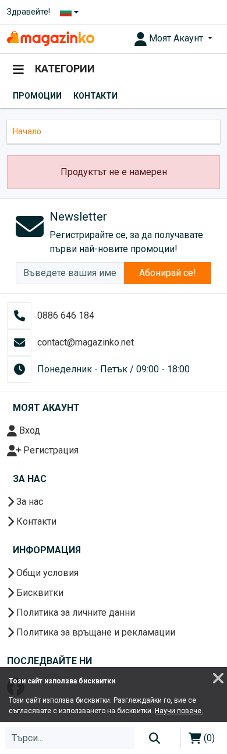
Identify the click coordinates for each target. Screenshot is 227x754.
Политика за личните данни (74, 612)
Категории (64, 68)
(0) (208, 737)
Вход (28, 430)
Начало (27, 131)
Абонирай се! (167, 272)
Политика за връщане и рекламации (94, 632)
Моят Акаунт (176, 38)
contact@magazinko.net (85, 342)
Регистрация (50, 450)
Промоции (37, 95)
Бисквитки (38, 592)
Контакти (95, 95)
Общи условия (46, 572)
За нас (28, 501)
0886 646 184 (65, 315)
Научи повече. (179, 711)
